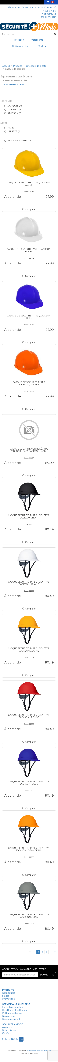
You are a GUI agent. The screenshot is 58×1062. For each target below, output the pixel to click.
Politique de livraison (12, 1013)
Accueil (6, 66)
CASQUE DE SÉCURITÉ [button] (14, 85)
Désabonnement (11, 1019)
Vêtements (37, 39)
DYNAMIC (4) (14, 109)
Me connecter (48, 17)
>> (55, 952)
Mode (41, 46)
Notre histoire (9, 1030)
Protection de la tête (35, 66)
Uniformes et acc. (21, 46)
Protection (19, 39)
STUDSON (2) (14, 113)
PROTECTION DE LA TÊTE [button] (15, 81)
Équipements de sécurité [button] (16, 76)
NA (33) (11, 127)
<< (30, 952)
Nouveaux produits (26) (19, 140)
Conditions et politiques (14, 1010)
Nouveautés (8, 993)
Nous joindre (49, 11)
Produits (17, 66)
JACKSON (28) (14, 105)
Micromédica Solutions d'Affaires (39, 1050)
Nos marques (49, 14)
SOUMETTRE (47, 974)
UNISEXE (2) (13, 131)
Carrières (6, 1033)
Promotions (8, 999)
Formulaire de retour (13, 1007)
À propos (6, 1027)
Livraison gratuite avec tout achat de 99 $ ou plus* (32, 7)
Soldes (5, 996)
